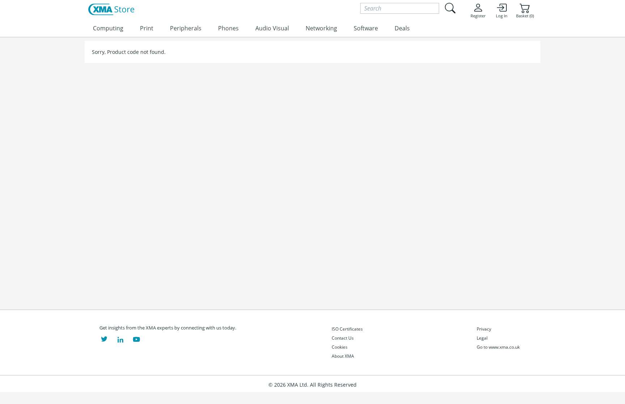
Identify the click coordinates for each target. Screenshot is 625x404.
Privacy (484, 329)
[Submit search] (450, 8)
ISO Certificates (347, 329)
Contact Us (343, 338)
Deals (402, 28)
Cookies (340, 347)
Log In (501, 15)
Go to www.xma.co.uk (498, 347)
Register (478, 15)
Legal (482, 338)
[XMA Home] (111, 10)
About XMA (343, 356)
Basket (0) (525, 15)
